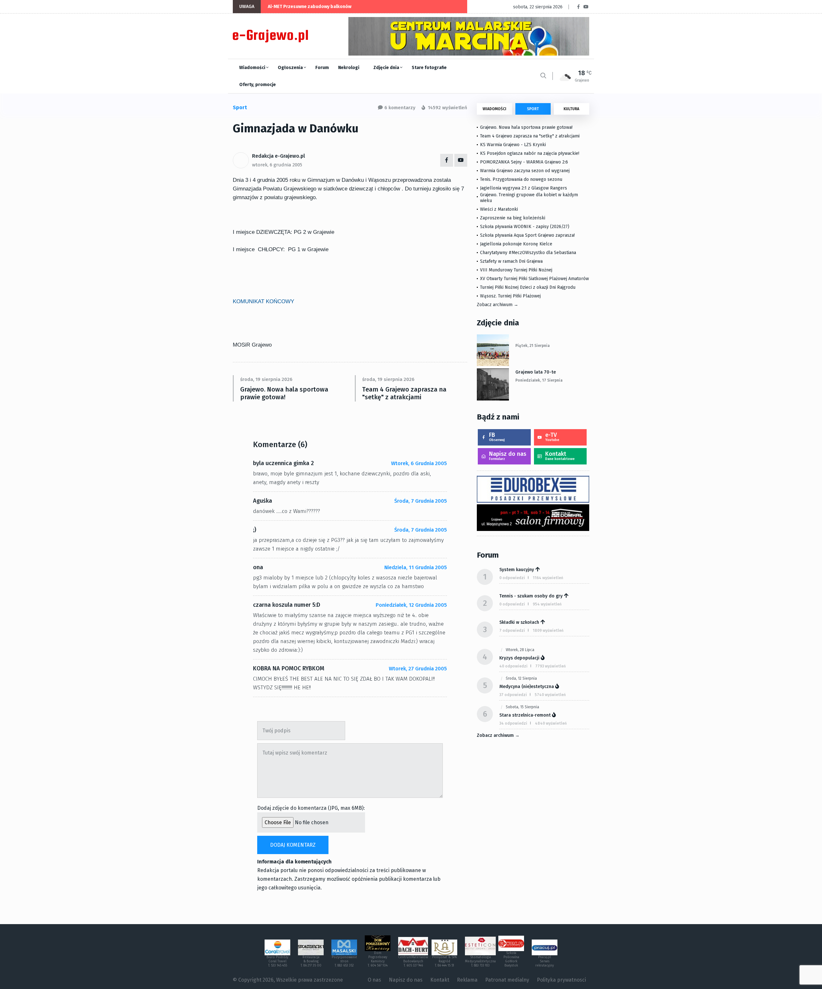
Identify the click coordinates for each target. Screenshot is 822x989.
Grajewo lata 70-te (535, 372)
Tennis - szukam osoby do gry (531, 596)
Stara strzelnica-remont (525, 715)
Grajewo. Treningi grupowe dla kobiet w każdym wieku (529, 197)
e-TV (552, 436)
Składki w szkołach (519, 622)
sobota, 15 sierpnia (522, 707)
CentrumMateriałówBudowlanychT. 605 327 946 (413, 961)
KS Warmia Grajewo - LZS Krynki (513, 144)
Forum (322, 67)
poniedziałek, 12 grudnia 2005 (411, 605)
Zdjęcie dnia (386, 67)
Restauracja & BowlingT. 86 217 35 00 (311, 961)
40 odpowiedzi (513, 666)
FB (497, 436)
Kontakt (560, 455)
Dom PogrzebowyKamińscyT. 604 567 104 (378, 959)
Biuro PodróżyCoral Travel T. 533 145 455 (277, 961)
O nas (374, 980)
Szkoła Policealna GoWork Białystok (511, 959)
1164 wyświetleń (548, 578)
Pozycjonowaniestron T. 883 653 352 (344, 961)
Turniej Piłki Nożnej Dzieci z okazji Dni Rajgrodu (527, 287)
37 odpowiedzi (513, 695)
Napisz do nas (507, 455)
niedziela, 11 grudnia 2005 (415, 567)
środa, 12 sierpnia (521, 678)
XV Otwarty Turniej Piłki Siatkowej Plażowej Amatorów (534, 278)
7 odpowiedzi (512, 630)
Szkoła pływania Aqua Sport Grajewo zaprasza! (527, 235)
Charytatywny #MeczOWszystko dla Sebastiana (528, 252)
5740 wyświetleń (550, 695)
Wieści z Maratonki (499, 209)
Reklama (467, 980)
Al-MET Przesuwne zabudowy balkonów (309, 6)
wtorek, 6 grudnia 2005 (277, 165)
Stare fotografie (429, 67)
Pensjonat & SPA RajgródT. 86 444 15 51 (444, 961)
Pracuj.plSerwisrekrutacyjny (544, 961)
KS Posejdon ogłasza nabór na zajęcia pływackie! (531, 153)
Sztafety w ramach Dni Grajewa (511, 261)
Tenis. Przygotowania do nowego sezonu (521, 179)
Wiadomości (252, 67)
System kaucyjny (516, 569)
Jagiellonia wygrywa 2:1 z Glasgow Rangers (523, 188)
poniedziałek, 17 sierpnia (539, 380)
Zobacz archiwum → (497, 304)
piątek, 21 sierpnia (532, 345)
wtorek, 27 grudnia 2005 (418, 669)
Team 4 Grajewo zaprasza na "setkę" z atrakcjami (404, 393)
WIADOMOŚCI (494, 109)
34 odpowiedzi (513, 723)
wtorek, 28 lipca (520, 650)
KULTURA (571, 109)
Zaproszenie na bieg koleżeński (512, 218)
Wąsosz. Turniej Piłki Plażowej (510, 296)
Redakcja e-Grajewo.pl (278, 156)
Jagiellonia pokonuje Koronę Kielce (516, 244)
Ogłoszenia (291, 67)
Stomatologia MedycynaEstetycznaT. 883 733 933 (480, 961)
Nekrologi (348, 67)
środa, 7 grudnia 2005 (420, 501)
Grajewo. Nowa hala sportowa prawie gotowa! (284, 393)
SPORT (533, 109)
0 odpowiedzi (512, 578)
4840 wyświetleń (551, 723)
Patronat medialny (507, 980)
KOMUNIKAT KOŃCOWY (263, 301)
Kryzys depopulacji (519, 658)
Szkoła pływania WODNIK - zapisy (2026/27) (524, 226)
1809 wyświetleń (548, 630)
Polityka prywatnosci (561, 980)
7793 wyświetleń (550, 666)
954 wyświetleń (547, 604)
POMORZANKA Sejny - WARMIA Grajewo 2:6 (524, 162)
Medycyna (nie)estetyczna (526, 686)
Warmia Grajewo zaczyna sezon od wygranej (525, 170)
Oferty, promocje (257, 84)
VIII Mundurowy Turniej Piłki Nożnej (516, 270)
